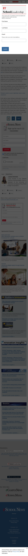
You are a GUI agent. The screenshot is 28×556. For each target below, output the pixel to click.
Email (3, 34)
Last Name (5, 27)
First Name (5, 21)
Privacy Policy (16, 551)
